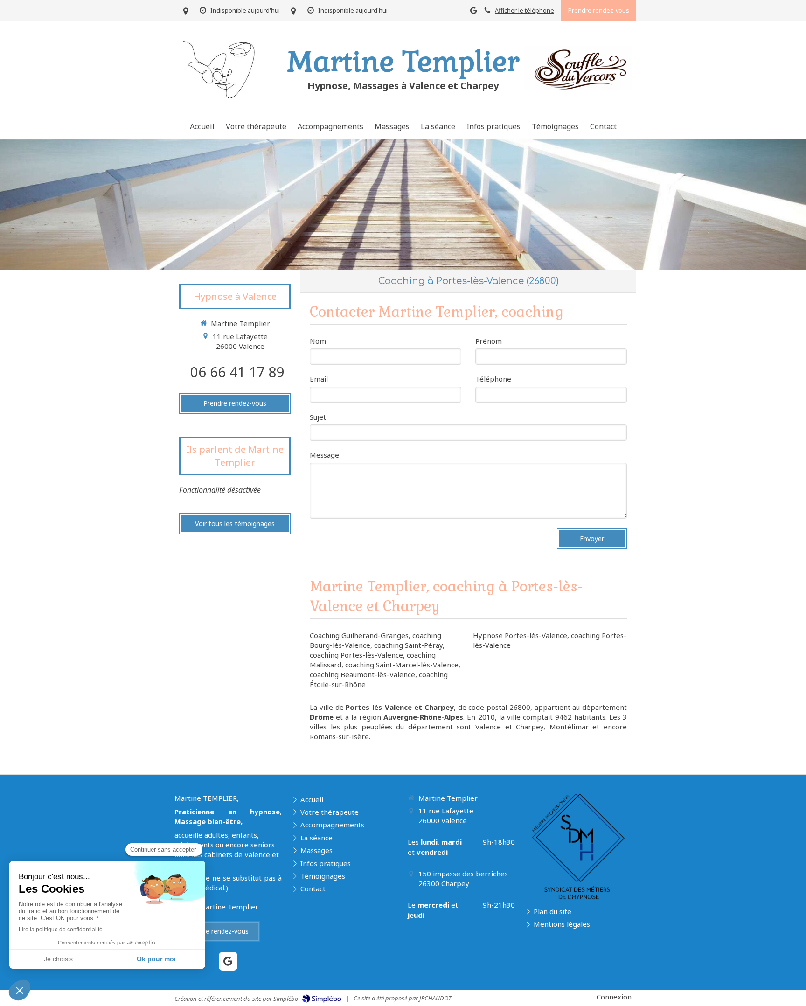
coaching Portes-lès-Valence (356, 654)
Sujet (318, 417)
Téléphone (493, 378)
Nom (318, 341)
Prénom (488, 341)
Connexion (614, 996)
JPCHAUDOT (435, 998)
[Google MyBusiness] (473, 12)
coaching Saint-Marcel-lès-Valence (402, 664)
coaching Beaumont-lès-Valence (362, 674)
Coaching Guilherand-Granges (359, 635)
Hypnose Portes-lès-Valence (520, 635)
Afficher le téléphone (524, 10)
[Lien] (578, 67)
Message (324, 454)
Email (319, 378)
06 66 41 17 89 (237, 372)
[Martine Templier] (223, 102)
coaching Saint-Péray (408, 645)
